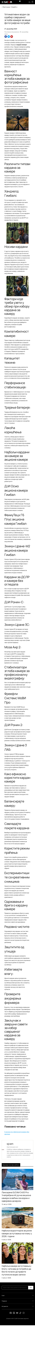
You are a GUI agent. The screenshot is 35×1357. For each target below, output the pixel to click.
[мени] (2, 2)
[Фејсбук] (11, 1313)
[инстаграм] (24, 1313)
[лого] (8, 2)
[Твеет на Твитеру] (8, 36)
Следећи (14, 7)
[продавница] (32, 2)
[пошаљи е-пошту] (30, 1287)
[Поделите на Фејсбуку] (5, 36)
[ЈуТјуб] (17, 1313)
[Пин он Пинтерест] (11, 36)
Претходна (6, 7)
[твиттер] (14, 1313)
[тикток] (20, 1313)
